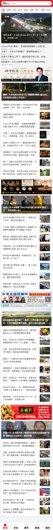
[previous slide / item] (3, 28)
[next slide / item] (50, 28)
